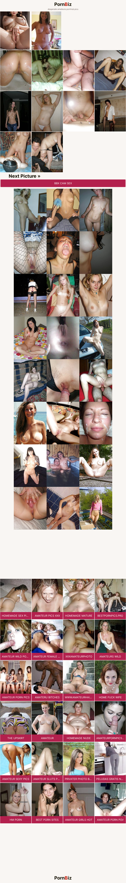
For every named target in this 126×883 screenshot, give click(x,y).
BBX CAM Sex (63, 183)
